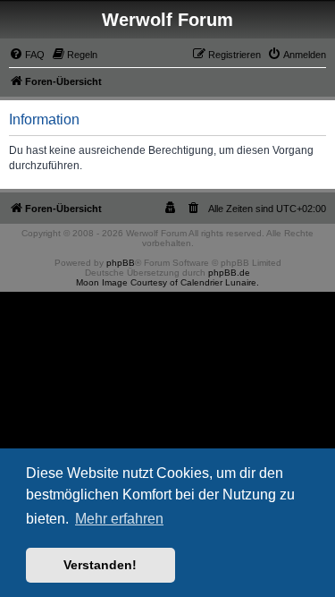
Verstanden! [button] (100, 565)
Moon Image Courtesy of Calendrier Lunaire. (167, 282)
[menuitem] (27, 54)
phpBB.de (229, 272)
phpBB (120, 263)
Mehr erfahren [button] (119, 518)
